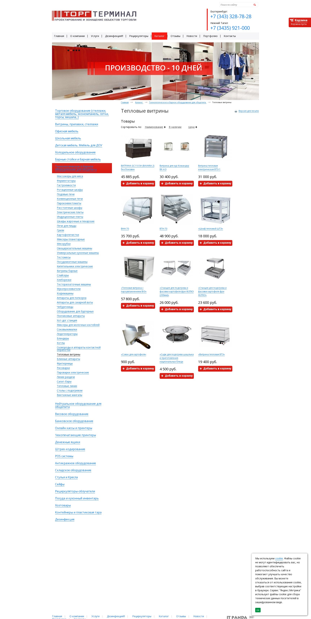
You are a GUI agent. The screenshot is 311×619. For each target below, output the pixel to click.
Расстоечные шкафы (69, 207)
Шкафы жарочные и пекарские (75, 221)
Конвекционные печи (70, 198)
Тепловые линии (67, 386)
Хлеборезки (64, 279)
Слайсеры (63, 275)
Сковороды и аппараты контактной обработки (79, 349)
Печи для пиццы (66, 225)
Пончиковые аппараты (71, 316)
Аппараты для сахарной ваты (75, 302)
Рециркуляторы (141, 616)
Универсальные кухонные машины (78, 252)
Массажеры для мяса (70, 176)
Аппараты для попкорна (71, 297)
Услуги (95, 616)
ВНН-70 (125, 228)
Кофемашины (65, 293)
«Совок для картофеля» (133, 354)
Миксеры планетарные (71, 239)
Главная (125, 102)
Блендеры (63, 338)
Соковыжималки (67, 329)
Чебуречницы (65, 307)
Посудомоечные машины (72, 261)
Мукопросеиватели (69, 288)
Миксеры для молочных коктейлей (78, 325)
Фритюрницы (65, 363)
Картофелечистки (68, 234)
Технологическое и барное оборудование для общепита (177, 102)
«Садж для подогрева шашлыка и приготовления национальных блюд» (177, 358)
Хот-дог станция (67, 320)
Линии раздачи (66, 377)
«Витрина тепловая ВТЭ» (211, 354)
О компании (76, 616)
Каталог (139, 102)
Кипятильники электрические (75, 266)
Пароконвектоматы (69, 203)
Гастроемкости (66, 185)
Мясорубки (64, 243)
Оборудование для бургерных (75, 311)
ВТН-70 (163, 228)
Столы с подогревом (69, 390)
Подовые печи (66, 194)
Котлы (61, 343)
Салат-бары (64, 381)
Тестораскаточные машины (74, 284)
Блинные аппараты (68, 359)
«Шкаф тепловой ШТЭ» (210, 228)
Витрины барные (67, 270)
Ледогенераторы (67, 334)
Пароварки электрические (73, 372)
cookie (279, 558)
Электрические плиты (70, 212)
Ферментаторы (66, 180)
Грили (60, 230)
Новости (198, 616)
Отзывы (181, 616)
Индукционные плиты (70, 216)
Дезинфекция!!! (116, 616)
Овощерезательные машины (74, 248)
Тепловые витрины (68, 354)
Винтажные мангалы (69, 395)
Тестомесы (64, 257)
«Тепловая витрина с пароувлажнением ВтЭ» (134, 289)
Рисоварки (63, 368)
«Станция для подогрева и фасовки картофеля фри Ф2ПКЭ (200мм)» (177, 291)
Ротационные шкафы (70, 189)
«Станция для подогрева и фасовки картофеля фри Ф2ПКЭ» (212, 291)
